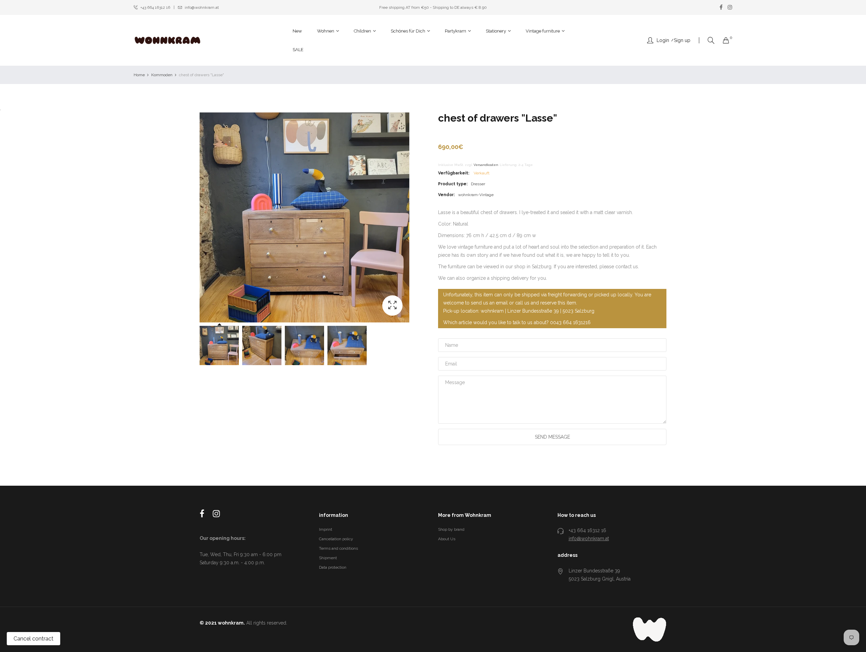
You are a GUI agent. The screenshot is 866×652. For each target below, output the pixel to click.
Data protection (332, 567)
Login (663, 40)
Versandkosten (486, 165)
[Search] (711, 40)
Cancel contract (33, 638)
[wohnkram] (167, 40)
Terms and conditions (338, 548)
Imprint (325, 529)
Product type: (453, 184)
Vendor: (446, 194)
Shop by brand (451, 529)
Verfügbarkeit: (453, 173)
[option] (219, 345)
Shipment (328, 557)
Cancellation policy (336, 539)
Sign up (682, 40)
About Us (446, 539)
